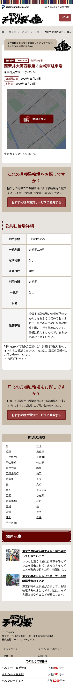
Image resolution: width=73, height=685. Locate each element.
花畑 (8, 511)
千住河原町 (12, 522)
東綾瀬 (40, 451)
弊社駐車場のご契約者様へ (59, 7)
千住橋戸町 (12, 457)
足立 (38, 478)
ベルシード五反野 (13, 674)
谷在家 (40, 495)
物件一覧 (8, 656)
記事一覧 (43, 656)
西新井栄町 (12, 473)
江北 (38, 446)
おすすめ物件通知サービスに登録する (36, 202)
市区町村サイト (17, 358)
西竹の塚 (11, 468)
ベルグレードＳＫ (13, 680)
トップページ (11, 649)
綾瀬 (8, 451)
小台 (38, 501)
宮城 (8, 506)
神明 (38, 511)
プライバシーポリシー (50, 649)
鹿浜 (8, 517)
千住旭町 (41, 457)
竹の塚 (40, 462)
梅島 (38, 468)
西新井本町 (12, 501)
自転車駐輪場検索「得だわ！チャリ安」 (18, 621)
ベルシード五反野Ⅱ (14, 667)
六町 (38, 484)
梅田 (38, 473)
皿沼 (8, 495)
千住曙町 (11, 462)
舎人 (8, 490)
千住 (38, 517)
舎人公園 (41, 490)
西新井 (9, 478)
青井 (8, 484)
